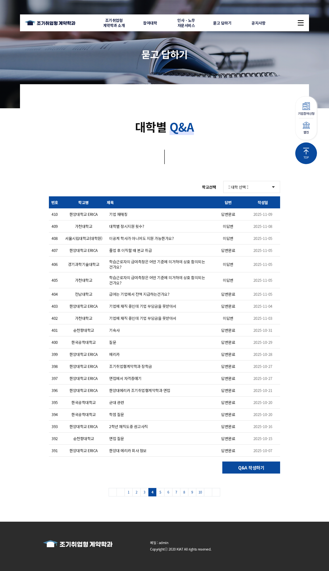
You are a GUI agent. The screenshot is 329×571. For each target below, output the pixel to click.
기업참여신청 (306, 113)
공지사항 (258, 23)
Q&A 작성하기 (251, 467)
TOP (306, 157)
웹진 (306, 132)
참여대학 (150, 23)
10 (200, 492)
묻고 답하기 (222, 23)
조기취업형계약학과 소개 (114, 22)
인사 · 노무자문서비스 (186, 22)
